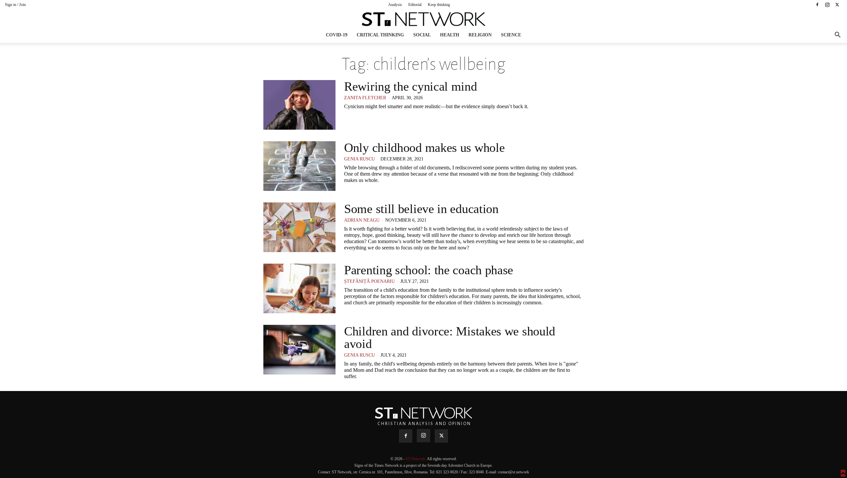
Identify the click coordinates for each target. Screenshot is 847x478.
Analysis (395, 4)
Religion (480, 34)
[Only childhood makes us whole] (299, 166)
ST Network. (416, 458)
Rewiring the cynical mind (410, 86)
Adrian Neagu (361, 220)
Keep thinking (439, 4)
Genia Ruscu (359, 158)
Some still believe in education (421, 209)
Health (449, 34)
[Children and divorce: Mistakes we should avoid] (299, 349)
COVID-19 (336, 34)
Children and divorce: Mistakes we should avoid (449, 337)
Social (422, 34)
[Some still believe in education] (299, 227)
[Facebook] (817, 4)
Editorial (415, 4)
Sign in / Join (15, 4)
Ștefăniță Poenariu (369, 281)
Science (511, 34)
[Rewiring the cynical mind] (299, 105)
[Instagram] (827, 4)
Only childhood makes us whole (424, 147)
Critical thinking (380, 34)
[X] (837, 4)
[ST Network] (423, 19)
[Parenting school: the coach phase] (299, 288)
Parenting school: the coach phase (428, 270)
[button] (837, 35)
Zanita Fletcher (365, 97)
